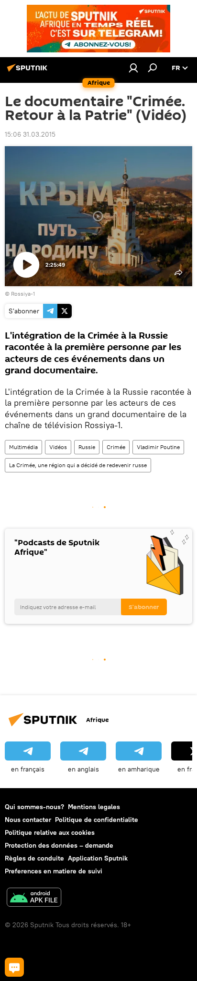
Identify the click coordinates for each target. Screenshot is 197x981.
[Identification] (133, 67)
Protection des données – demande (59, 845)
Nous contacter (28, 819)
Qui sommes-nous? (34, 806)
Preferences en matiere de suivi (53, 871)
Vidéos (58, 446)
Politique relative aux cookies (50, 832)
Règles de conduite (34, 858)
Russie (86, 446)
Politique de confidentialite (96, 819)
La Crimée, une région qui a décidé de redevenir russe (78, 465)
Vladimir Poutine (158, 446)
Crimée (116, 446)
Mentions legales (94, 806)
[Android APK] (33, 898)
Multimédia (23, 446)
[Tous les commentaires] (14, 967)
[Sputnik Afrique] (29, 71)
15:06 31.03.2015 (30, 134)
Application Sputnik (98, 858)
